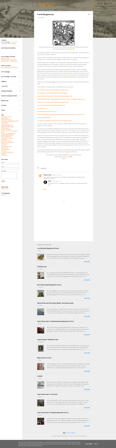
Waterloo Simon (48, 175)
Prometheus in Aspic (42, 108)
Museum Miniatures (6, 136)
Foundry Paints (5, 128)
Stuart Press (4, 148)
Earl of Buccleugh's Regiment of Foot (49, 285)
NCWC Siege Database (7, 138)
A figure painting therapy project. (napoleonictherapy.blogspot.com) (54, 96)
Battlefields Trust (6, 119)
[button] (89, 14)
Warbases (3, 153)
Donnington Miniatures (7, 125)
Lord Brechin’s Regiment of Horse (48, 248)
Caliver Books (4, 122)
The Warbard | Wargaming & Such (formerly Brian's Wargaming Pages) (54, 120)
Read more (87, 261)
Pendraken (4, 139)
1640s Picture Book (6, 117)
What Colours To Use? (44, 358)
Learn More (89, 444)
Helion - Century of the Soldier (9, 131)
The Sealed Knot (5, 149)
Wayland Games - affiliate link (9, 61)
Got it (96, 444)
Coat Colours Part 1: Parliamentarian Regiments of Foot (55, 321)
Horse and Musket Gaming (43, 117)
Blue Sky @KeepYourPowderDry (9, 67)
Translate (13, 43)
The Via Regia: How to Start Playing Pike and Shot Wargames (52, 93)
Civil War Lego (42, 266)
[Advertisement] (99, 34)
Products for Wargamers (7, 142)
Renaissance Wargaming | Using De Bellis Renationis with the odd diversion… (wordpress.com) (60, 114)
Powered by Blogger (70, 433)
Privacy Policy (4, 189)
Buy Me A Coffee (5, 58)
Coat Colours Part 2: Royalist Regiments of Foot (52, 412)
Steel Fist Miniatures (6, 146)
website (68, 75)
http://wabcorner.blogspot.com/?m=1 (47, 111)
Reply (45, 189)
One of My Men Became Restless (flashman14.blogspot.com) (52, 90)
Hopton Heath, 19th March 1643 (47, 339)
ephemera (43, 168)
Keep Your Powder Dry (46, 3)
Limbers (40, 376)
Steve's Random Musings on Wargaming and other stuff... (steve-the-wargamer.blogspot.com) (61, 99)
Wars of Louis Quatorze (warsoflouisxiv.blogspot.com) (51, 105)
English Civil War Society (7, 126)
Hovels (3, 132)
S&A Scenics (4, 143)
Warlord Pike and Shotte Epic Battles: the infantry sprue (55, 303)
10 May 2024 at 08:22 (57, 175)
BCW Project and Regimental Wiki (9, 121)
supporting (65, 156)
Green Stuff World (6, 129)
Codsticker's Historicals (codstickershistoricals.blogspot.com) (52, 102)
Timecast (3, 150)
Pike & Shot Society (6, 141)
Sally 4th (3, 145)
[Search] (103, 4)
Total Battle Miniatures (7, 152)
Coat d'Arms (4, 124)
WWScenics (4, 155)
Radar (49, 181)
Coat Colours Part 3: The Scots (47, 394)
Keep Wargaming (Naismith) (8, 133)
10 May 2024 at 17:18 (56, 181)
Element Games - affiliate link (9, 59)
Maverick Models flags (7, 135)
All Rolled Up (4, 118)
